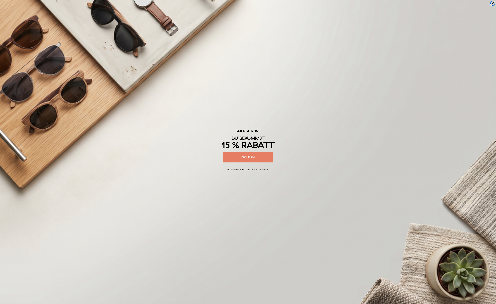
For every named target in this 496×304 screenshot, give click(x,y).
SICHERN (248, 157)
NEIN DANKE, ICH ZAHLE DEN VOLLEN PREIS (248, 169)
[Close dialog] (492, 3)
